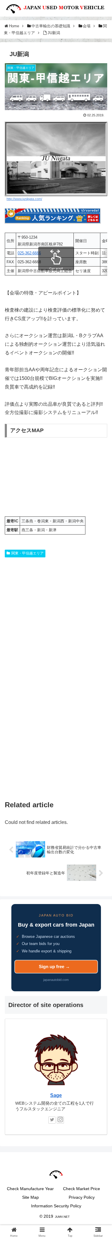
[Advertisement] (56, 622)
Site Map (30, 1197)
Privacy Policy (82, 1197)
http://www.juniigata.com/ (24, 199)
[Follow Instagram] (60, 1120)
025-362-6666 (29, 253)
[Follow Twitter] (52, 1120)
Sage (56, 1095)
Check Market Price (81, 1188)
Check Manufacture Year (30, 1188)
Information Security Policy (56, 1205)
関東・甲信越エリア (27, 553)
